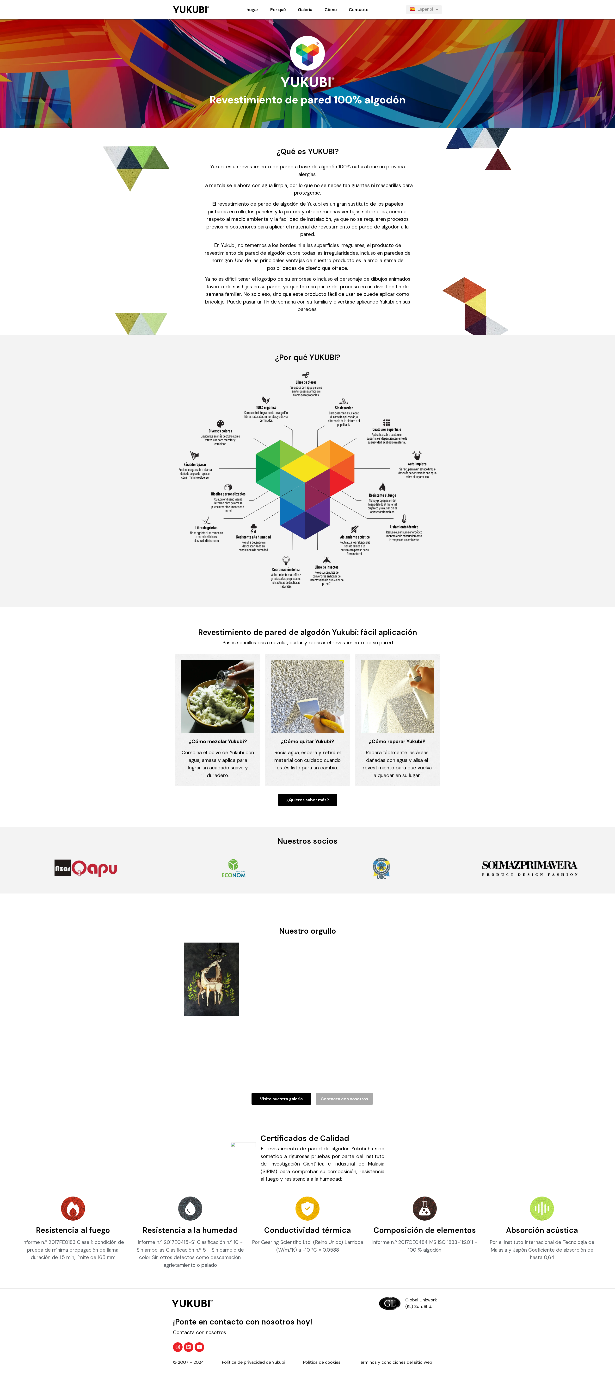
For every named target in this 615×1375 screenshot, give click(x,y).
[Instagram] (178, 1347)
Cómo (331, 10)
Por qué (278, 10)
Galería (305, 10)
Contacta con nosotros (199, 1332)
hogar (252, 10)
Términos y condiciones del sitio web (395, 1362)
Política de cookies (330, 1362)
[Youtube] (199, 1347)
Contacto (359, 10)
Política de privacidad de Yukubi (262, 1362)
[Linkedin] (188, 1347)
